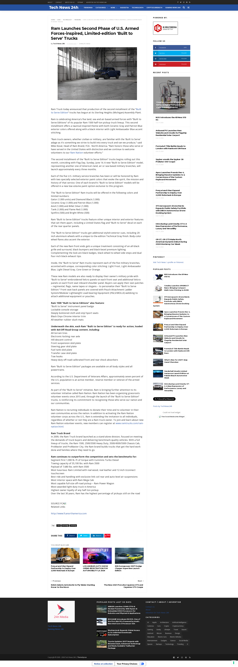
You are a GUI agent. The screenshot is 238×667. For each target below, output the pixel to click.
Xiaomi (184, 630)
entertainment (152, 641)
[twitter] (180, 2)
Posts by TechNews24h (162, 406)
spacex (149, 644)
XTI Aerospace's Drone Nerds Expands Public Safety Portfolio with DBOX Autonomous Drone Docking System (171, 301)
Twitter (173, 53)
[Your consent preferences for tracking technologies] (233, 662)
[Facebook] (174, 657)
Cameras (150, 626)
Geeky (158, 630)
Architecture (164, 622)
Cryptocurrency (154, 8)
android (150, 633)
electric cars (162, 637)
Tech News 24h (54, 626)
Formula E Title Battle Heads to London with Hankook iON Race (176, 351)
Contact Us (150, 607)
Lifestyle (167, 630)
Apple (154, 622)
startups (159, 644)
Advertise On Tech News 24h (157, 612)
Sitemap (80, 2)
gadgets (124, 8)
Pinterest (173, 64)
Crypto (166, 626)
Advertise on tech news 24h (96, 2)
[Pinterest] (186, 2)
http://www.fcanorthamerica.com (69, 513)
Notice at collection (103, 664)
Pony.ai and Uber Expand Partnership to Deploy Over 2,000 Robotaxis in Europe (63, 568)
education (150, 637)
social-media (183, 641)
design (177, 633)
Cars (58, 20)
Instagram (173, 59)
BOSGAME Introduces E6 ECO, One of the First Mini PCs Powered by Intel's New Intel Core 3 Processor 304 (124, 621)
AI (148, 622)
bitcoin (159, 633)
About (50, 2)
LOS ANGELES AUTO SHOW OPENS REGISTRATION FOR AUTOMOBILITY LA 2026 (95, 568)
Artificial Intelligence (179, 622)
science (173, 641)
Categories (101, 8)
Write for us (69, 2)
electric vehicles (175, 637)
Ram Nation (76, 152)
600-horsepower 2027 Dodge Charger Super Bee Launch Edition (128, 568)
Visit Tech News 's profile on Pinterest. (168, 262)
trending (88, 8)
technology (137, 8)
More (113, 8)
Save (108, 535)
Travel (176, 630)
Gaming (150, 630)
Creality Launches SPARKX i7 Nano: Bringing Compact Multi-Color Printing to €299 (176, 288)
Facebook (173, 47)
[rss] (189, 2)
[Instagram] (183, 2)
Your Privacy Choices (127, 664)
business (168, 633)
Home (53, 20)
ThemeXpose (82, 657)
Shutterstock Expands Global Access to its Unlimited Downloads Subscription (124, 632)
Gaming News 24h (172, 8)
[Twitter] (178, 657)
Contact (59, 2)
